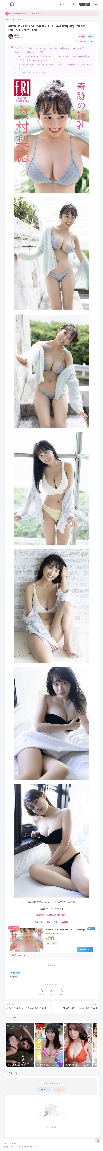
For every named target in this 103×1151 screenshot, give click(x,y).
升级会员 (6, 1143)
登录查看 (85, 949)
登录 (45, 1089)
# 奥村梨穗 (14, 977)
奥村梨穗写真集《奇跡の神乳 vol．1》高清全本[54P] (48, 28)
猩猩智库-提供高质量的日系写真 (26, 1147)
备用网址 (15, 1143)
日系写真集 (17, 19)
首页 (9, 19)
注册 (60, 1089)
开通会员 (86, 4)
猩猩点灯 (17, 35)
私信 (92, 36)
